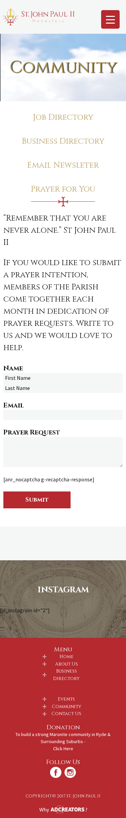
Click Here (63, 748)
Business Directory (63, 141)
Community (66, 707)
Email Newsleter (63, 165)
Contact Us (66, 714)
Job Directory (63, 117)
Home (66, 657)
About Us (66, 664)
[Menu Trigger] (110, 19)
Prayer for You (63, 189)
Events (66, 699)
